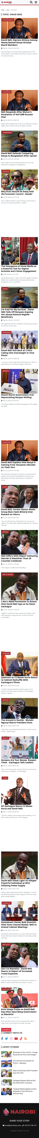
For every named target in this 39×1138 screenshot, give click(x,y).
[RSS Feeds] (25, 1039)
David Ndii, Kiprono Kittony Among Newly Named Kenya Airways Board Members (19, 42)
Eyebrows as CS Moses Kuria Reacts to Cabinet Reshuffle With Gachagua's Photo (19, 680)
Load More (6, 1030)
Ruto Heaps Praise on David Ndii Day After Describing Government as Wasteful (18, 1012)
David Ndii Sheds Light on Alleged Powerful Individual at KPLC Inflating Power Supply (18, 883)
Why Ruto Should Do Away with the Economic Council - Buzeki (17, 192)
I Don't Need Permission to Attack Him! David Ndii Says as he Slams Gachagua (19, 604)
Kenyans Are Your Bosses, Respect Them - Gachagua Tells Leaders (18, 761)
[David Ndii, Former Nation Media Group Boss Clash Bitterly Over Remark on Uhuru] (19, 496)
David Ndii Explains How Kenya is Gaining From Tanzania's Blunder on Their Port (18, 465)
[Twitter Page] (6, 1039)
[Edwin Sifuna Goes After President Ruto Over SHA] (6, 1073)
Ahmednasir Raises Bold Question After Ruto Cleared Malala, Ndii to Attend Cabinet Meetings (19, 924)
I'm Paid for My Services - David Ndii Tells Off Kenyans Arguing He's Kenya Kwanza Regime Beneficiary (17, 313)
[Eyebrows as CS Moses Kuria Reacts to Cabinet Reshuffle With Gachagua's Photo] (19, 664)
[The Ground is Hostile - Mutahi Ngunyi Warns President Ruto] (19, 708)
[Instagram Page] (11, 1039)
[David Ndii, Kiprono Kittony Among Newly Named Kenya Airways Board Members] (19, 28)
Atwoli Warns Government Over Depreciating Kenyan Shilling (17, 396)
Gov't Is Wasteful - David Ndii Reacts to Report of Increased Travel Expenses (16, 971)
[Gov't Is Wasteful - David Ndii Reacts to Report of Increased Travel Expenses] (19, 955)
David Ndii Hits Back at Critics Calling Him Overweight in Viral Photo (17, 353)
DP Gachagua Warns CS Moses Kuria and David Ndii (16, 807)
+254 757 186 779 (30, 1125)
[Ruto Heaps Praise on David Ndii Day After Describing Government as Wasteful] (19, 997)
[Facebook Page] (2, 1039)
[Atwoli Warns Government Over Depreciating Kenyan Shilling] (19, 381)
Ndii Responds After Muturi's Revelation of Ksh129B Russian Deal (17, 114)
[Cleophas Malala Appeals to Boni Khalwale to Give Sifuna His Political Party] (6, 1091)
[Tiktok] (21, 1039)
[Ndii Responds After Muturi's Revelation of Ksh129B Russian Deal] (19, 100)
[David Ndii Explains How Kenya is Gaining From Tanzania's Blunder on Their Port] (19, 451)
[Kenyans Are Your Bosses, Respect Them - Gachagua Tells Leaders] (19, 747)
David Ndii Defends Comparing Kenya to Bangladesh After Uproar (19, 154)
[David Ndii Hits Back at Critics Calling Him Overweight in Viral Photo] (19, 340)
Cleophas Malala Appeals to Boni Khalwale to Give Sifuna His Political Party (25, 1091)
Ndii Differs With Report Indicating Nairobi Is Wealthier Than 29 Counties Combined (19, 558)
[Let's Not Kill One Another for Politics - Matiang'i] (6, 1063)
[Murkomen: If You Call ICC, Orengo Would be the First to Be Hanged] (6, 1054)
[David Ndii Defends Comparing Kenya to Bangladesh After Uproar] (19, 141)
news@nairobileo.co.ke (13, 1125)
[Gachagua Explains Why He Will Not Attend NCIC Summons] (6, 1082)
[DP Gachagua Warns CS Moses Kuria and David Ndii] (19, 790)
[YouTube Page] (16, 1039)
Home (2, 10)
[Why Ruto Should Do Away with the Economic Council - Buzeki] (19, 180)
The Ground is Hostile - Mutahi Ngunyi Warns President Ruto (17, 721)
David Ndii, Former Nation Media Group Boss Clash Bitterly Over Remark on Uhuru (18, 512)
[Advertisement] (19, 74)
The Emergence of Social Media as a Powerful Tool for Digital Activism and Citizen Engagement (18, 268)
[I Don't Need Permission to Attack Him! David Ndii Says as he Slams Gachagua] (19, 586)
